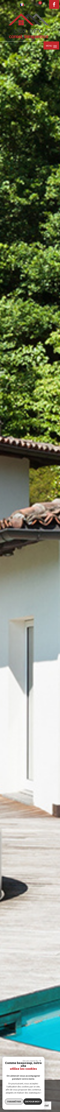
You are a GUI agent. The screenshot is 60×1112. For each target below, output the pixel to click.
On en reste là (30, 1060)
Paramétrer (14, 1101)
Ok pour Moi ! (32, 1101)
